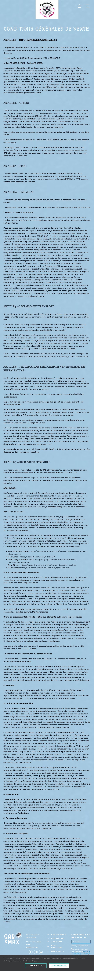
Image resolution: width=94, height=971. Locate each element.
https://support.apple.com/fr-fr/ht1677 (37, 557)
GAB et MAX (34, 48)
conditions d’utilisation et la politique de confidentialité (81, 953)
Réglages (35, 961)
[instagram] (36, 952)
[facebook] (31, 952)
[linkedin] (41, 952)
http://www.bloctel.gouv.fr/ (75, 604)
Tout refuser (58, 966)
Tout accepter (36, 966)
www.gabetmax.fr (11, 179)
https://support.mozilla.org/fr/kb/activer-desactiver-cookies (48, 565)
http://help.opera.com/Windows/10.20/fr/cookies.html (45, 568)
